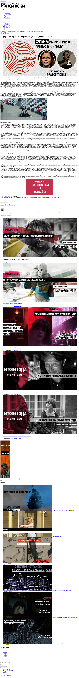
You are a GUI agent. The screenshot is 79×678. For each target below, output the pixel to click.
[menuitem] (5, 9)
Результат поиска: (6, 27)
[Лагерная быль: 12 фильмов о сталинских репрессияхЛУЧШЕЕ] (27, 562)
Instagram (5, 656)
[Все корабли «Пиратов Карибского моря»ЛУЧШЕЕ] (27, 510)
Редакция (5, 671)
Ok (50, 676)
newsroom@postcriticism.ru (5, 2)
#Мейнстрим (56, 197)
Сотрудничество (6, 669)
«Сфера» (21, 77)
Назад (1, 32)
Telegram (5, 652)
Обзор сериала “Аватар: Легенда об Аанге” (12, 303)
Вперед (4, 32)
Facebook (5, 653)
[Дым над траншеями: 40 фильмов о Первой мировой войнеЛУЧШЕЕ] (27, 643)
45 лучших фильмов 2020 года (9, 391)
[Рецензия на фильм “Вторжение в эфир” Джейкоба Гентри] (27, 617)
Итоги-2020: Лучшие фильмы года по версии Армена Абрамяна (17, 436)
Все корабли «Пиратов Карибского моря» (63, 510)
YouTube (5, 655)
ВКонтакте (5, 649)
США (18, 196)
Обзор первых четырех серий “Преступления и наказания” (16, 259)
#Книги (51, 197)
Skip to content (3, 1)
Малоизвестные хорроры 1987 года (11, 347)
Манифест (5, 673)
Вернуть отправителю (57, 536)
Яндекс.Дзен (5, 651)
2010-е (7, 196)
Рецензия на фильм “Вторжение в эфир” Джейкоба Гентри (65, 617)
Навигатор (5, 672)
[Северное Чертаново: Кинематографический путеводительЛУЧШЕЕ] (27, 590)
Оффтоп (2, 33)
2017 (10, 196)
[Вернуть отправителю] (27, 536)
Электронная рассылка (8, 670)
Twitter (4, 654)
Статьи (45, 197)
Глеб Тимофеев (7, 197)
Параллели (6, 33)
